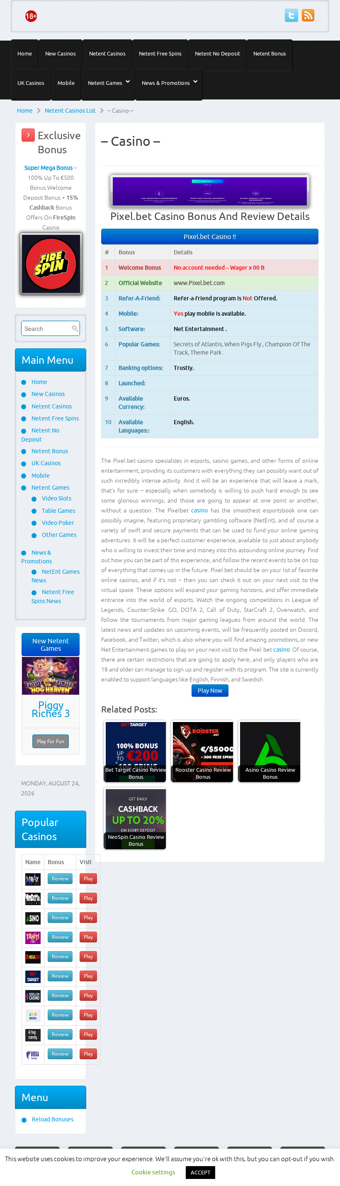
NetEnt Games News (56, 576)
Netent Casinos (107, 53)
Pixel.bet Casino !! (210, 236)
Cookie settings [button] (153, 1172)
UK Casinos (30, 83)
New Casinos (60, 53)
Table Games (58, 510)
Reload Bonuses (52, 1119)
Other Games (58, 534)
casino (199, 510)
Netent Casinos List (70, 110)
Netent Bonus (269, 53)
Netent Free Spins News (53, 596)
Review (60, 878)
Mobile (66, 83)
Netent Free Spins (160, 53)
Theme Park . (207, 352)
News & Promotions (166, 83)
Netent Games (105, 83)
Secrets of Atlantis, (199, 344)
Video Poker (57, 522)
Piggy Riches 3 (51, 709)
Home (24, 53)
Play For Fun (50, 741)
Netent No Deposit (217, 53)
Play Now (210, 690)
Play (88, 878)
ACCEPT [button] (200, 1172)
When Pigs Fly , (244, 344)
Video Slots (56, 498)
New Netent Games (50, 644)
